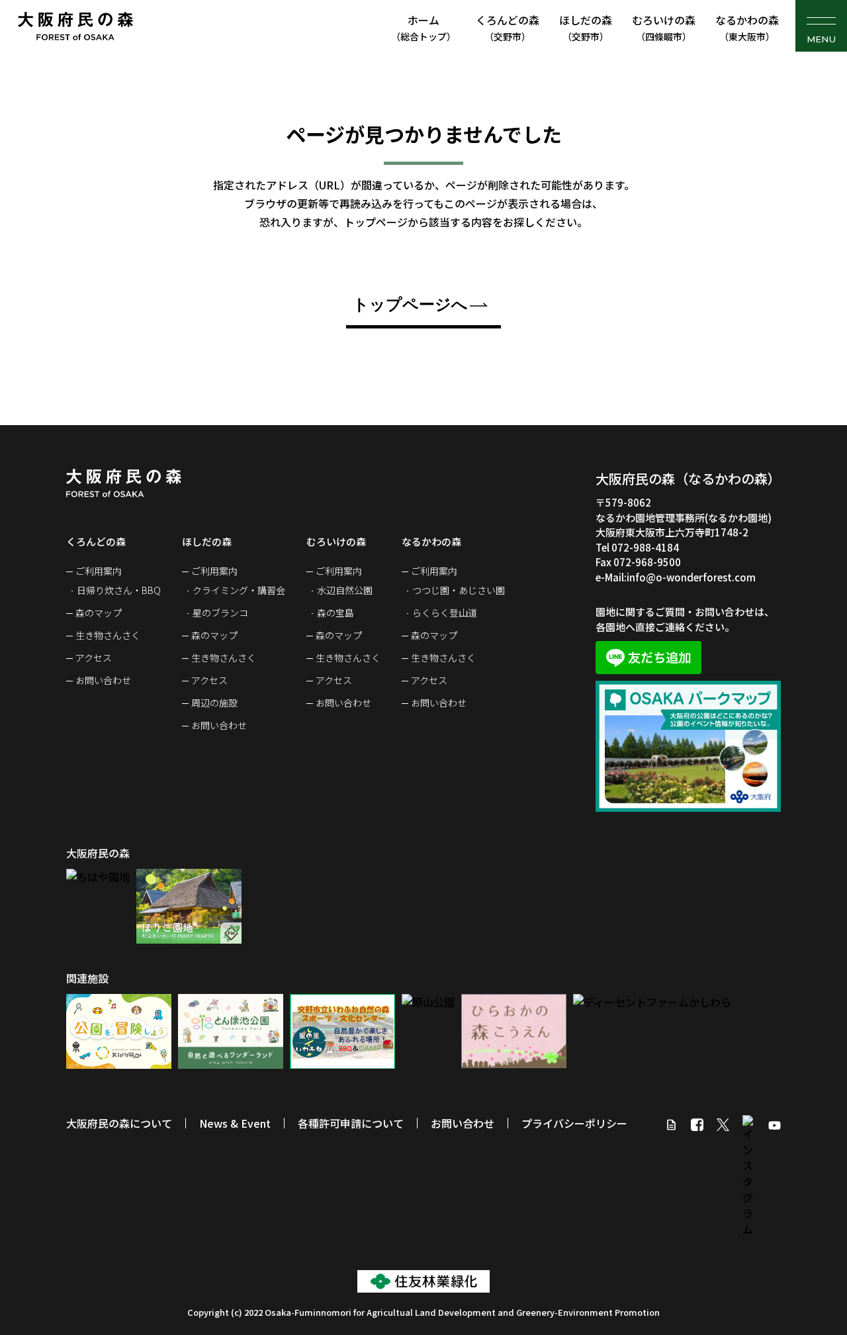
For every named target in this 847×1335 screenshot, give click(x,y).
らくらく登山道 (444, 612)
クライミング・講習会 (239, 590)
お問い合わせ (103, 680)
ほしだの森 (585, 27)
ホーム (423, 27)
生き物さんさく (107, 635)
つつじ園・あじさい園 (458, 590)
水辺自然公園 (345, 590)
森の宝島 (335, 612)
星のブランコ (220, 612)
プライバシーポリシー (574, 1123)
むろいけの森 (663, 27)
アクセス (93, 657)
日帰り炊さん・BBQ (119, 590)
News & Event (235, 1123)
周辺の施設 (214, 702)
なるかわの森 (747, 27)
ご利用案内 (98, 570)
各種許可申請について (351, 1123)
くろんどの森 (507, 27)
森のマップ (98, 612)
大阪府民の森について (119, 1123)
